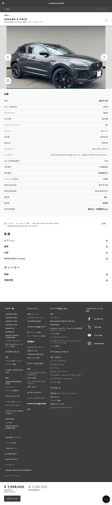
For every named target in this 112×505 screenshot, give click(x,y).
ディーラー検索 (55, 400)
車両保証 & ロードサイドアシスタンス (63, 393)
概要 (6, 357)
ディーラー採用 (10, 364)
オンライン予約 (55, 382)
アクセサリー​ (54, 318)
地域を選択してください (13, 437)
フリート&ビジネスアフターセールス (36, 382)
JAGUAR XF (9, 332)
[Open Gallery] (7, 80)
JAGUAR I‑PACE (11, 321)
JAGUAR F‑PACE (11, 314)
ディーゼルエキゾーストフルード (61, 379)
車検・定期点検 (55, 357)
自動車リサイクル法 (57, 404)
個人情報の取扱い (11, 454)
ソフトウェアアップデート (59, 337)
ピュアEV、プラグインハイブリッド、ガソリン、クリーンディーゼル (65, 342)
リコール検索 (54, 346)
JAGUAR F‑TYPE (11, 325)
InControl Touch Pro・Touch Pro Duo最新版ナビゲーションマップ (66, 329)
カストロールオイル (57, 364)
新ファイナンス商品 (34, 332)
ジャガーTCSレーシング (13, 361)
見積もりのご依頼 (33, 358)
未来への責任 (31, 378)
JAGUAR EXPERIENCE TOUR (13, 383)
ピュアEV (8, 422)
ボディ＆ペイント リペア (58, 371)
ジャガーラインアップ (12, 341)
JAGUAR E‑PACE (11, 318)
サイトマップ (9, 465)
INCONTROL (9, 419)
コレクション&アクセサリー (36, 398)
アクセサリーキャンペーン (36, 318)
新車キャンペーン (33, 314)
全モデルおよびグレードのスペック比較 (14, 345)
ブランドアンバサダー (12, 405)
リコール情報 (54, 334)
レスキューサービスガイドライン (61, 407)
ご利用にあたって (11, 448)
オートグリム (54, 368)
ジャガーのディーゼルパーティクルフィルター (66, 375)
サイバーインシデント (12, 476)
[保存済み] (106, 21)
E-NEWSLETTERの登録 (35, 354)
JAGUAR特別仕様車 (34, 321)
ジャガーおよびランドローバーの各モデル (37, 374)
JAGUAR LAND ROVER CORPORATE (18, 470)
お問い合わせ (12, 499)
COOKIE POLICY (11, 459)
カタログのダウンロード (35, 347)
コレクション (9, 387)
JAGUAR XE (9, 328)
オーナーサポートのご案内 (36, 336)
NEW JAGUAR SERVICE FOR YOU (62, 321)
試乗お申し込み (32, 351)
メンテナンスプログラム (58, 361)
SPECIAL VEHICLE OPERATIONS (12, 336)
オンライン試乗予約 (12, 390)
